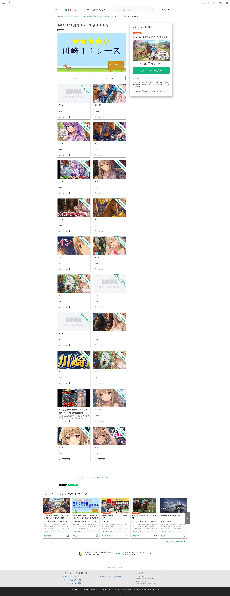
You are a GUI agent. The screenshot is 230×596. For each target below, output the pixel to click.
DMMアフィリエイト (142, 581)
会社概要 (74, 589)
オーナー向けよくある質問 (72, 583)
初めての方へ (73, 10)
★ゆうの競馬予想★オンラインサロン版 (96, 16)
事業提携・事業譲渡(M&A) (142, 589)
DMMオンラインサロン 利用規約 (110, 576)
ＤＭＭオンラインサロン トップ (68, 16)
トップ (55, 10)
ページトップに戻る (115, 567)
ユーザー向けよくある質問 (72, 580)
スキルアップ (108, 536)
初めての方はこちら (69, 576)
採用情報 (156, 589)
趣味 (75, 536)
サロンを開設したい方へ (96, 10)
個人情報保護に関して (106, 589)
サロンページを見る (151, 70)
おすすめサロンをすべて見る (176, 541)
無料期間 (48, 536)
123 (98, 477)
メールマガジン (141, 576)
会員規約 (94, 589)
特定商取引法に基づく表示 (123, 589)
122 (93, 477)
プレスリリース (84, 589)
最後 (106, 477)
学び (163, 536)
